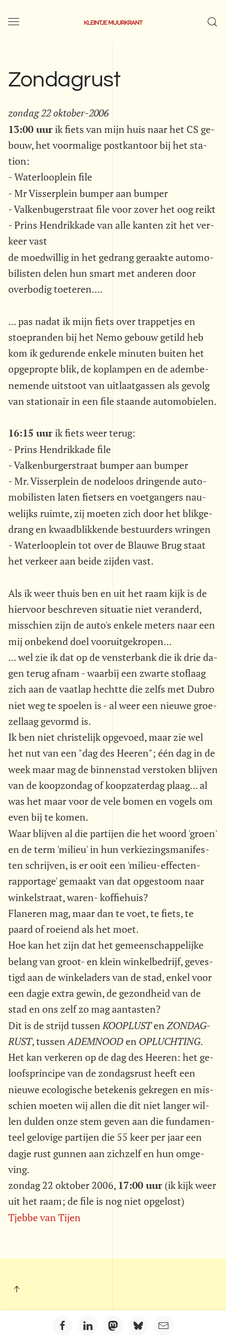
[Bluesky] (138, 1326)
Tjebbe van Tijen (44, 1217)
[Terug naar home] (113, 22)
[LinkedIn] (88, 1326)
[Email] (163, 1326)
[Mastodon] (113, 1326)
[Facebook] (62, 1326)
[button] (13, 22)
